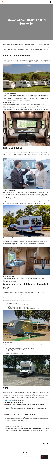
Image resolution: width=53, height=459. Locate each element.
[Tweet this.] (44, 444)
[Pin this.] (48, 444)
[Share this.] (40, 444)
